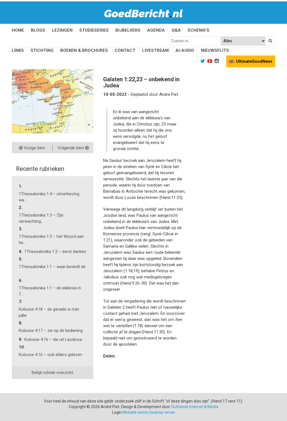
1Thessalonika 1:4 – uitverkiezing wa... (49, 197)
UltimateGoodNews (254, 61)
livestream (155, 50)
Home (18, 30)
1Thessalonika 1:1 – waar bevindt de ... (52, 269)
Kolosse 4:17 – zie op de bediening (51, 330)
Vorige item (34, 147)
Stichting (42, 50)
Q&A (176, 30)
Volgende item (71, 147)
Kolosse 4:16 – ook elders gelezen (50, 354)
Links (18, 50)
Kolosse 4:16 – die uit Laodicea (53, 339)
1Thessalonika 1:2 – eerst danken (55, 251)
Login (117, 412)
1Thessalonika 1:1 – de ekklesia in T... (50, 291)
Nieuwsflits (215, 50)
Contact (125, 50)
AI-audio (184, 50)
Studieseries (94, 30)
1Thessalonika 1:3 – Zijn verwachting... (41, 218)
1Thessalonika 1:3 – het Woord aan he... (51, 239)
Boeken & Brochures (84, 50)
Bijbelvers (127, 30)
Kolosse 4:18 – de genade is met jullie (49, 312)
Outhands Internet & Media (194, 406)
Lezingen (62, 30)
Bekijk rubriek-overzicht (52, 372)
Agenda (156, 30)
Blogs (38, 30)
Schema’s (198, 30)
